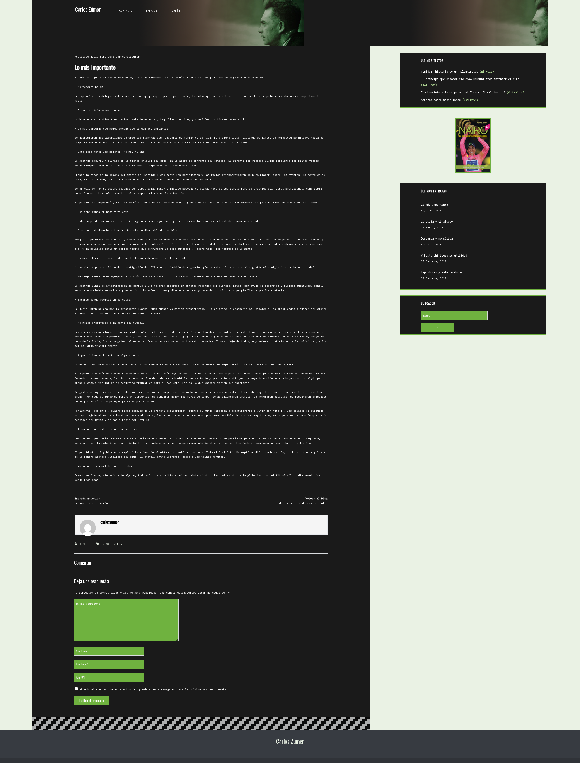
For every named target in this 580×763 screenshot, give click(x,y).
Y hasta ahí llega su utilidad (444, 255)
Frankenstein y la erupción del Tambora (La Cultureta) (472, 92)
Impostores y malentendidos (441, 272)
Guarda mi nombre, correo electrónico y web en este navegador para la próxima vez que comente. (154, 689)
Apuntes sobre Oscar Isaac (449, 100)
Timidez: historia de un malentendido (457, 71)
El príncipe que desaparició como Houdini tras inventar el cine (470, 82)
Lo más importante (434, 204)
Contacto (125, 10)
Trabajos (150, 10)
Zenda (118, 544)
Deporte (85, 544)
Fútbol (106, 544)
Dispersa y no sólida (437, 238)
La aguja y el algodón (91, 503)
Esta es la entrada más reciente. (302, 503)
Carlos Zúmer (88, 9)
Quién (176, 10)
